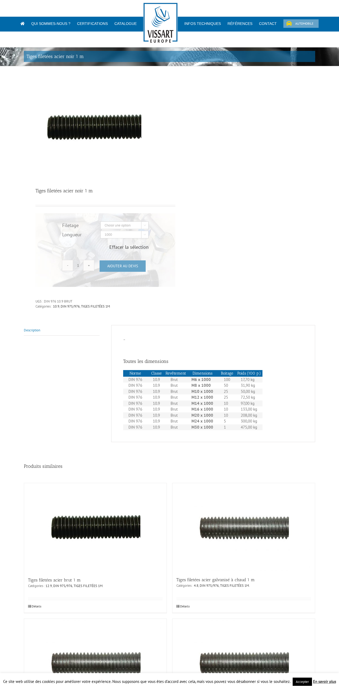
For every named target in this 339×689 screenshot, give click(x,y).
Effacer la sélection (129, 247)
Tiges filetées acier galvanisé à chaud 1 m (215, 579)
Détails (36, 606)
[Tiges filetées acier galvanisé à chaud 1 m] (243, 527)
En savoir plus (324, 681)
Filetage (70, 225)
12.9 (49, 586)
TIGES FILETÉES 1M (95, 306)
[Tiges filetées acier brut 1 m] (95, 527)
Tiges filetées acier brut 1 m (54, 580)
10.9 (56, 306)
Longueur (72, 235)
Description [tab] (32, 330)
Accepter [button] (302, 681)
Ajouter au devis (122, 266)
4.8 (196, 585)
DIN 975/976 (70, 306)
